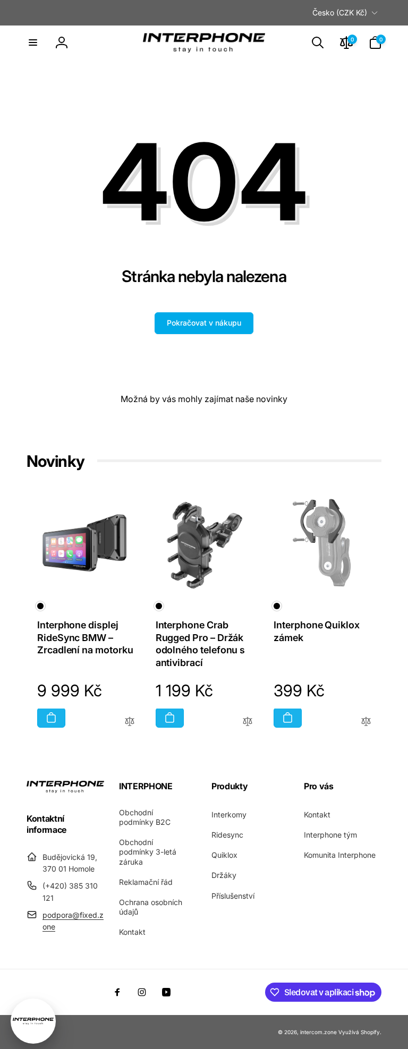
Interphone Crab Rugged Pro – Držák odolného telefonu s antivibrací (200, 643)
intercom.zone (318, 1032)
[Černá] (40, 606)
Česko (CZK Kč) (339, 12)
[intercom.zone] (65, 789)
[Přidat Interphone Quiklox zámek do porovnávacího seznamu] (366, 722)
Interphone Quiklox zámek (317, 631)
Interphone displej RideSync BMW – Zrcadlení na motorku (85, 637)
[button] (33, 42)
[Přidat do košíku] (51, 717)
